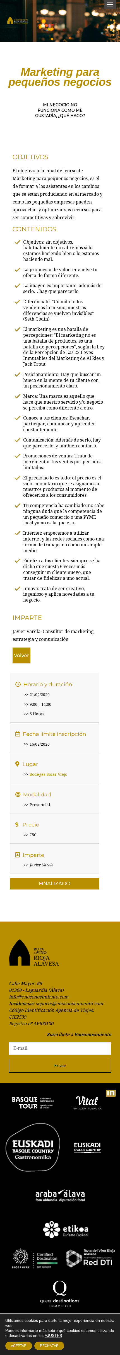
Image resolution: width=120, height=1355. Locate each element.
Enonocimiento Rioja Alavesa (22, 22)
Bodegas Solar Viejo (48, 774)
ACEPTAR (19, 1346)
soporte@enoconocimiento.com (69, 1003)
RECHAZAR (49, 1346)
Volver (21, 655)
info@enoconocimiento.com (38, 997)
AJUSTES (53, 1335)
